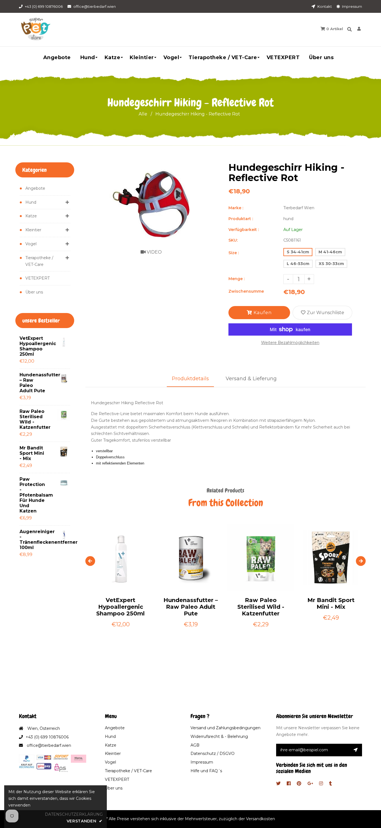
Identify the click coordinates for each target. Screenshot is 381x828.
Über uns (34, 292)
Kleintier (33, 229)
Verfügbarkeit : (243, 229)
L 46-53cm (298, 263)
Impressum (351, 6)
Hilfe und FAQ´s (206, 770)
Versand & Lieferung (251, 379)
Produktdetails (190, 379)
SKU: (233, 240)
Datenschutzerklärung (74, 814)
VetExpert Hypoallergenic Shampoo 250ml (33, 346)
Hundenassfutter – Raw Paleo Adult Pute (33, 382)
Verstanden (85, 821)
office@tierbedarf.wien (94, 6)
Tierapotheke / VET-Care (39, 261)
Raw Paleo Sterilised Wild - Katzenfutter (33, 419)
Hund (30, 202)
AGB (195, 745)
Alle (143, 114)
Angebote (35, 188)
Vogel (31, 243)
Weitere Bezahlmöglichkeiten (290, 342)
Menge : (236, 278)
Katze (31, 215)
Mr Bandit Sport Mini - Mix (32, 453)
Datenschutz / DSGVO (213, 753)
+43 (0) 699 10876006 (44, 6)
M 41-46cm (330, 251)
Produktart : (240, 218)
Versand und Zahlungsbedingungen (226, 727)
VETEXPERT (37, 278)
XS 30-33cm (331, 263)
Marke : (235, 207)
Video (154, 252)
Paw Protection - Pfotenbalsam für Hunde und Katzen (33, 495)
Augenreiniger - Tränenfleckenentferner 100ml (33, 539)
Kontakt (324, 6)
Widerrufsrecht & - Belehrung (219, 736)
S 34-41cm (298, 251)
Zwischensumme (246, 291)
